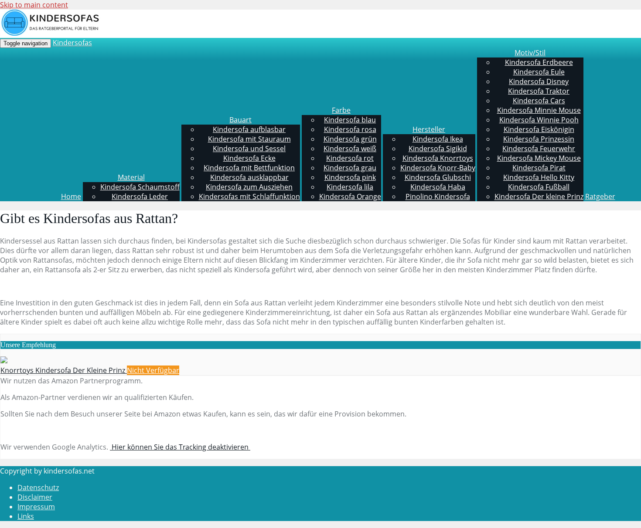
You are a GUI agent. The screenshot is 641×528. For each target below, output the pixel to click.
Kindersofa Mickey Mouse (539, 158)
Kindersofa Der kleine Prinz (538, 196)
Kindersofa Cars (539, 100)
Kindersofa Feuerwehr (538, 148)
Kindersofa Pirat (539, 168)
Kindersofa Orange (350, 196)
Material (131, 177)
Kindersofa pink (350, 177)
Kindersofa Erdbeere (539, 62)
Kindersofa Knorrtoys (437, 158)
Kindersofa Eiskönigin (539, 129)
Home (71, 196)
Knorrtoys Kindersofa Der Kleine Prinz (63, 370)
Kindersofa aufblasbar (249, 129)
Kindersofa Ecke (249, 158)
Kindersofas (72, 42)
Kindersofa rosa (350, 129)
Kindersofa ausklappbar (249, 177)
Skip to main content (34, 5)
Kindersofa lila (350, 187)
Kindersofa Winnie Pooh (539, 120)
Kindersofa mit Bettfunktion (249, 168)
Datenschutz (38, 487)
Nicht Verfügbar (153, 370)
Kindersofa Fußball (538, 187)
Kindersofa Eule (539, 72)
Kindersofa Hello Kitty (538, 177)
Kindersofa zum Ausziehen (249, 187)
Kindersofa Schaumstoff (140, 187)
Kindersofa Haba (437, 187)
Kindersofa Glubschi (438, 177)
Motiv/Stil (530, 53)
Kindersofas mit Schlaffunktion (249, 196)
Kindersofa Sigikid (438, 148)
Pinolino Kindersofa (438, 196)
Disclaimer (34, 497)
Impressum (36, 506)
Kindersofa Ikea (438, 139)
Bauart (240, 120)
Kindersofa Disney (539, 81)
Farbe (341, 110)
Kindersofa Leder (140, 196)
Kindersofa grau (350, 168)
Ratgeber (600, 196)
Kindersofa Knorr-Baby (437, 168)
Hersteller (429, 129)
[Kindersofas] (50, 33)
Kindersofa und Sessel (249, 148)
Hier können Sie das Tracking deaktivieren (180, 447)
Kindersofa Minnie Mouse (539, 110)
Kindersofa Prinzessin (538, 139)
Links (25, 516)
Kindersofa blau (350, 120)
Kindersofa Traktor (538, 91)
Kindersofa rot (350, 158)
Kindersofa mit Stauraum (249, 139)
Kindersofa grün (350, 139)
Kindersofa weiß (350, 148)
